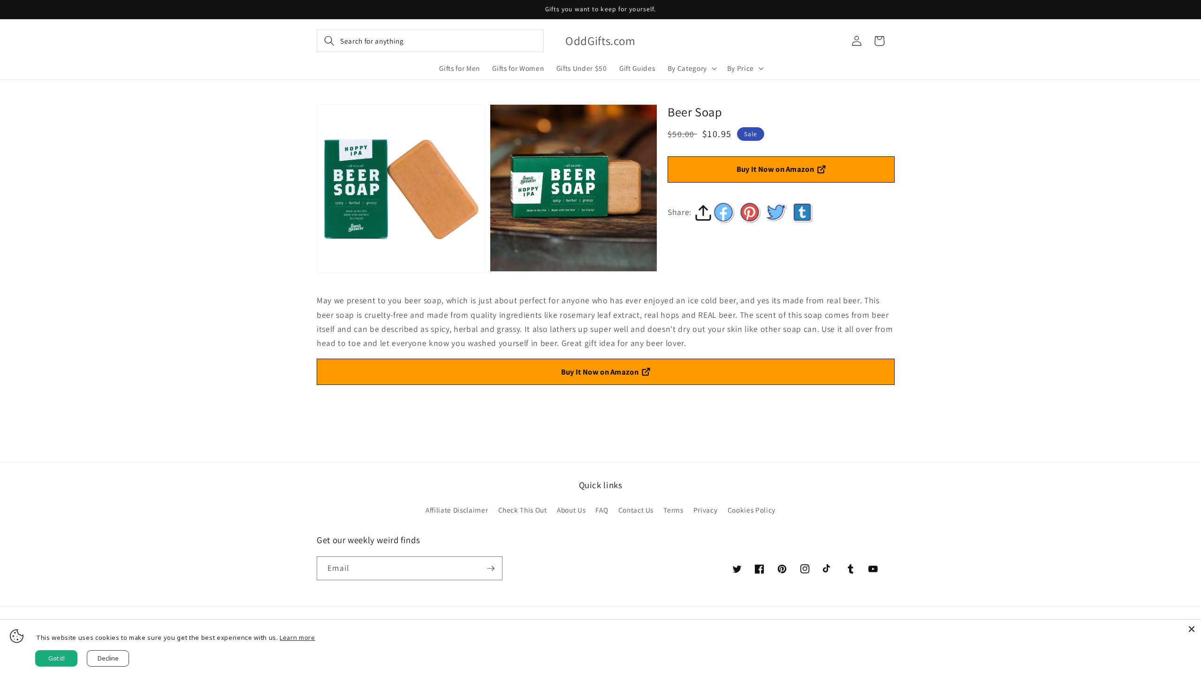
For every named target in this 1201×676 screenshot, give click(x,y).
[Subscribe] (490, 568)
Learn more (297, 637)
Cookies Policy (751, 510)
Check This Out (522, 510)
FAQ (601, 510)
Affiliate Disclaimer (457, 510)
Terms (673, 510)
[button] (430, 41)
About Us (571, 510)
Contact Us (636, 510)
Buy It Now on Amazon (775, 169)
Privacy (705, 510)
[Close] (1191, 629)
